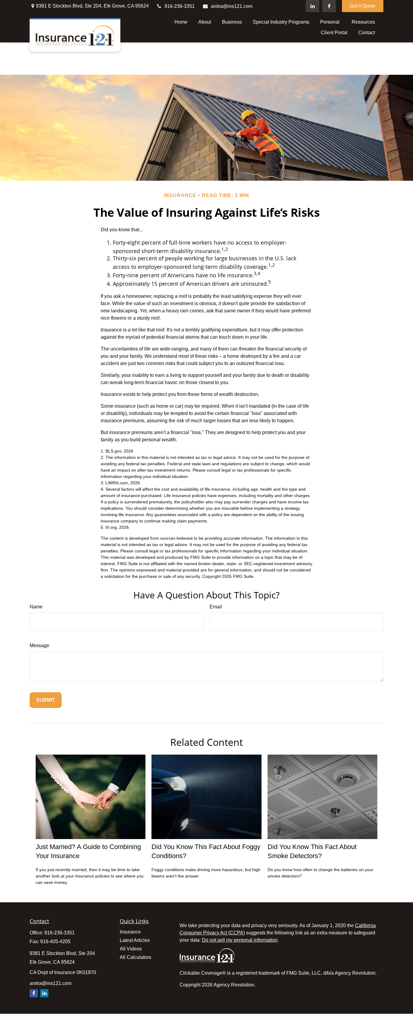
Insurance (130, 931)
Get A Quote (363, 5)
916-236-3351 (179, 6)
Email (216, 606)
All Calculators (135, 957)
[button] (181, 22)
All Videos (131, 948)
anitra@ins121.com (231, 6)
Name (36, 606)
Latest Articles (135, 940)
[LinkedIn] (312, 6)
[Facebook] (329, 6)
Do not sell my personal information (240, 940)
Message (39, 645)
